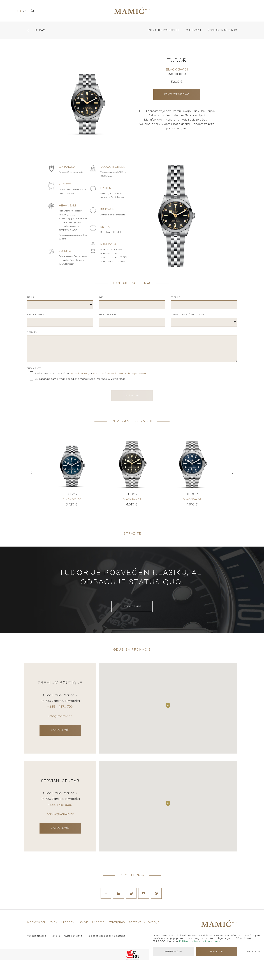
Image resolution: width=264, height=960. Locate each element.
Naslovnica (36, 922)
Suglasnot (34, 368)
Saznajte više (60, 730)
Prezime (175, 297)
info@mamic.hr (60, 716)
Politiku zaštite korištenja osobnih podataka (119, 373)
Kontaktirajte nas (222, 30)
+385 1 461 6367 (60, 804)
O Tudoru (193, 30)
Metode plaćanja (37, 936)
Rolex (52, 922)
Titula (30, 297)
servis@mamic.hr (60, 814)
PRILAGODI (253, 951)
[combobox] (60, 304)
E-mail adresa (35, 315)
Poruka (31, 332)
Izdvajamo (116, 922)
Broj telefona (108, 315)
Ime (101, 297)
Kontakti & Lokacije (143, 922)
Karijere (55, 936)
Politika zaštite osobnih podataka (106, 936)
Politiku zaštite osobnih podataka (199, 941)
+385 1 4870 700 (60, 706)
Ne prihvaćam (173, 951)
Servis (84, 922)
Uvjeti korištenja (73, 936)
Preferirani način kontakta (188, 315)
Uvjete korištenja (80, 373)
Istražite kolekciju (164, 30)
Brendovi (68, 922)
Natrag (39, 30)
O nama (98, 922)
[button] (31, 472)
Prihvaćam (216, 951)
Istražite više (132, 606)
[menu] (8, 11)
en (24, 10)
